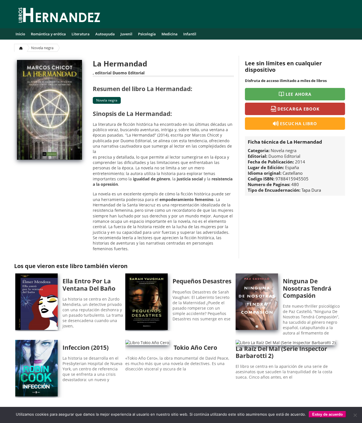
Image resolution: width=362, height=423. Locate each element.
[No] (355, 415)
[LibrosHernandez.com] (59, 16)
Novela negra (42, 47)
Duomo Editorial (129, 72)
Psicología (147, 33)
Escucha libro (298, 123)
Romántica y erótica (48, 33)
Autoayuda (105, 33)
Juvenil (126, 33)
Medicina (169, 33)
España (292, 167)
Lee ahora (298, 94)
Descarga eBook (298, 109)
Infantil (189, 33)
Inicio (20, 33)
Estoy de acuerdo (327, 414)
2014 (300, 162)
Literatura (81, 33)
